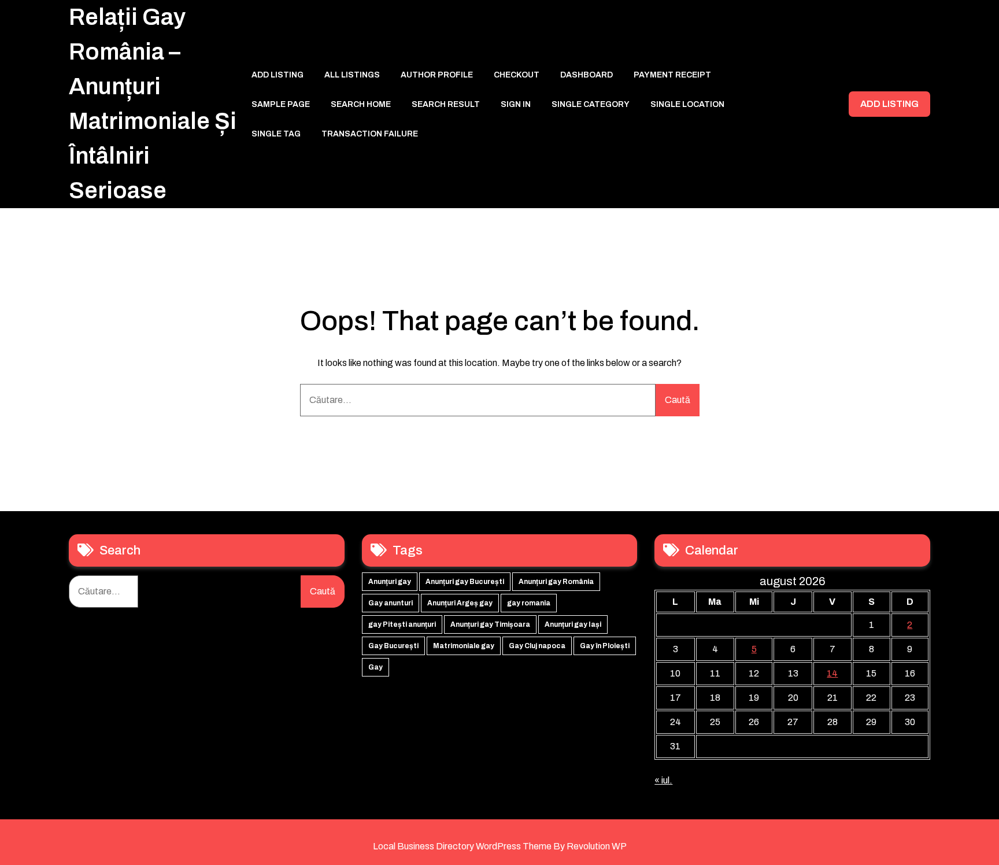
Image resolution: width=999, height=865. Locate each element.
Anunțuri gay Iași (573, 624)
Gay (375, 667)
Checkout (516, 75)
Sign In (516, 104)
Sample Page (280, 104)
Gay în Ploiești (605, 646)
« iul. (663, 780)
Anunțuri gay (389, 582)
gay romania (528, 603)
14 (832, 673)
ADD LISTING (889, 104)
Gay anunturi (390, 603)
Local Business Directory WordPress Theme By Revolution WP (500, 846)
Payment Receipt (672, 75)
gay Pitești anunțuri (402, 624)
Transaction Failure (369, 134)
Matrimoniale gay (463, 646)
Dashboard (586, 75)
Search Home (361, 104)
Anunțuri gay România (556, 582)
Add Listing (277, 75)
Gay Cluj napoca (537, 646)
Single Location (687, 104)
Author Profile (437, 75)
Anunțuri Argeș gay (460, 603)
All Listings (352, 75)
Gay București (393, 646)
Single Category (591, 104)
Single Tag (276, 134)
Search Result (446, 104)
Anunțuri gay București (465, 582)
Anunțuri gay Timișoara (490, 624)
